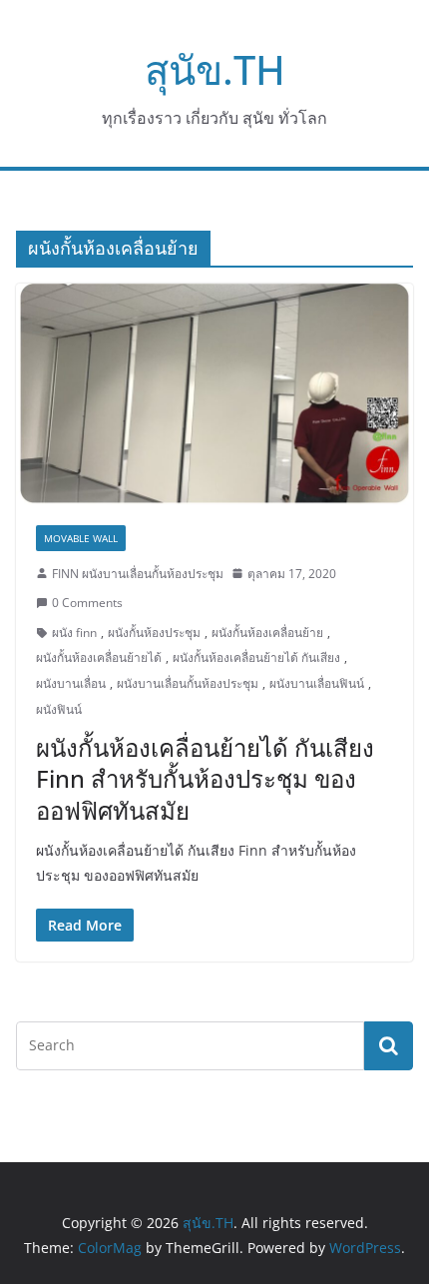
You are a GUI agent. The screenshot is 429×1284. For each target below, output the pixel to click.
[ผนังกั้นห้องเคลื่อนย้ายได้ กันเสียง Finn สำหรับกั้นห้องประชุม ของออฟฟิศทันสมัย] (214, 394)
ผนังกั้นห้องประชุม (154, 632)
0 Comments (87, 602)
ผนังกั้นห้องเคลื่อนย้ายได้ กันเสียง (256, 657)
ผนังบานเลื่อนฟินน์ (316, 683)
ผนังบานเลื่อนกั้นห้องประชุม (187, 683)
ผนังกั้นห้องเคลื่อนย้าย (267, 632)
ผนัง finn (74, 632)
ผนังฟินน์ (59, 709)
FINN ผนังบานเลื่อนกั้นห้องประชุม (137, 573)
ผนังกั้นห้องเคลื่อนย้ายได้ (99, 657)
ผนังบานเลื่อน (71, 683)
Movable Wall (81, 538)
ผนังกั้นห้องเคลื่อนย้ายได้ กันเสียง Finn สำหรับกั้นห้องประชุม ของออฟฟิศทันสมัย (205, 778)
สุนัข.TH (215, 69)
